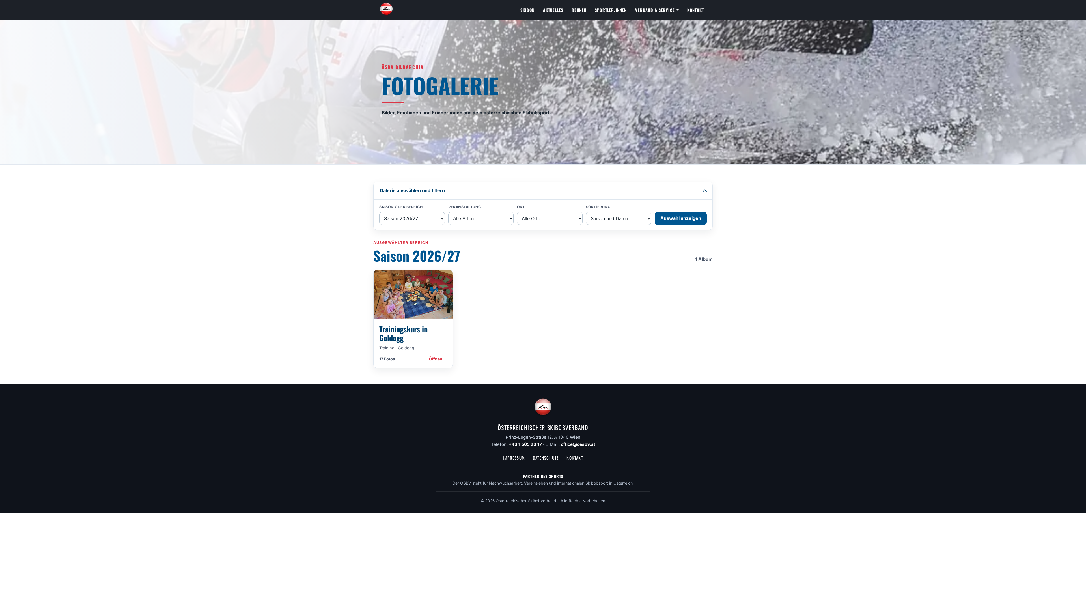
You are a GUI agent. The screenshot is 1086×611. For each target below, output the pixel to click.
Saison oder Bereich (401, 207)
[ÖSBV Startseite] (386, 10)
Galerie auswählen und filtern (412, 190)
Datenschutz (546, 458)
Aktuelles (553, 10)
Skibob (527, 10)
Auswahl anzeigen (680, 218)
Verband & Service (655, 10)
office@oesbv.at (578, 444)
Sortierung (598, 207)
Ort (521, 207)
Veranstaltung (464, 207)
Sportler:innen (611, 10)
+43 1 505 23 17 (525, 444)
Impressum (514, 458)
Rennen (579, 10)
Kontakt (695, 10)
